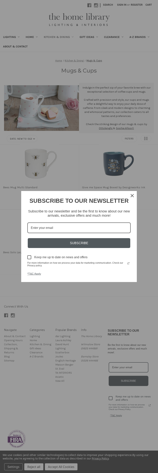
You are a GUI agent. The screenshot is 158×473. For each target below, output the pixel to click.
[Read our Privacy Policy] (128, 263)
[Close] (132, 195)
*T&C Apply (34, 273)
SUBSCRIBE (79, 243)
